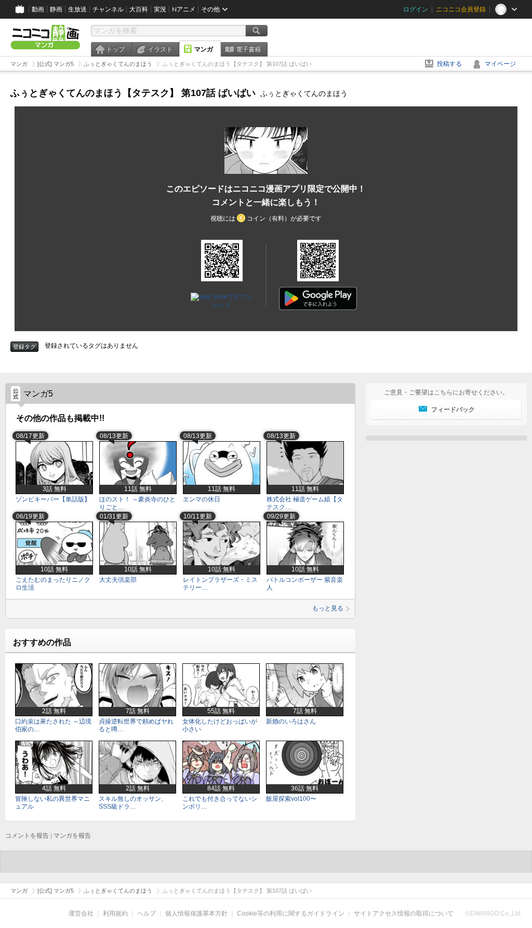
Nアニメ (183, 9)
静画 (56, 9)
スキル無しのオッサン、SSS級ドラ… (133, 802)
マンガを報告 (72, 835)
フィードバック (453, 409)
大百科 (138, 9)
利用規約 (115, 913)
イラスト (160, 49)
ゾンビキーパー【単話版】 (53, 499)
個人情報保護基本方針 (196, 913)
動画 (38, 9)
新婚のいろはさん (291, 721)
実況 (160, 9)
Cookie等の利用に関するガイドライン (290, 913)
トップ (115, 49)
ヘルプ (146, 913)
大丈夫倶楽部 (118, 579)
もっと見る (327, 608)
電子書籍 (248, 49)
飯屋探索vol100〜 (291, 798)
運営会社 (81, 913)
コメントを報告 (27, 835)
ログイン (415, 9)
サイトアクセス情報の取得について (404, 913)
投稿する (449, 63)
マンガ (203, 49)
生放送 (77, 9)
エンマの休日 (201, 499)
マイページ (500, 63)
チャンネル (108, 9)
